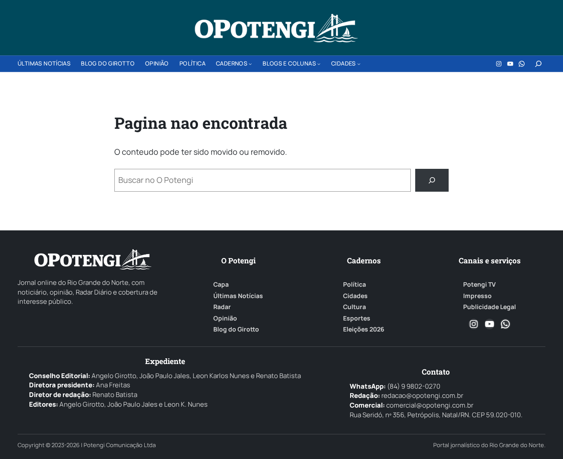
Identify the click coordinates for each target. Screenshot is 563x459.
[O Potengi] (276, 28)
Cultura (354, 307)
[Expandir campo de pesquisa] (538, 64)
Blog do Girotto (236, 329)
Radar (222, 307)
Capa (221, 284)
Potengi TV (479, 284)
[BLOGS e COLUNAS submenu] (319, 64)
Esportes (356, 318)
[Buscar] (432, 180)
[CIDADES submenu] (359, 64)
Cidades (355, 296)
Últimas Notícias (238, 296)
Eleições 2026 (363, 329)
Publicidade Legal (489, 307)
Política (354, 284)
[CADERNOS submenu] (250, 64)
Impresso (477, 296)
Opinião (225, 318)
